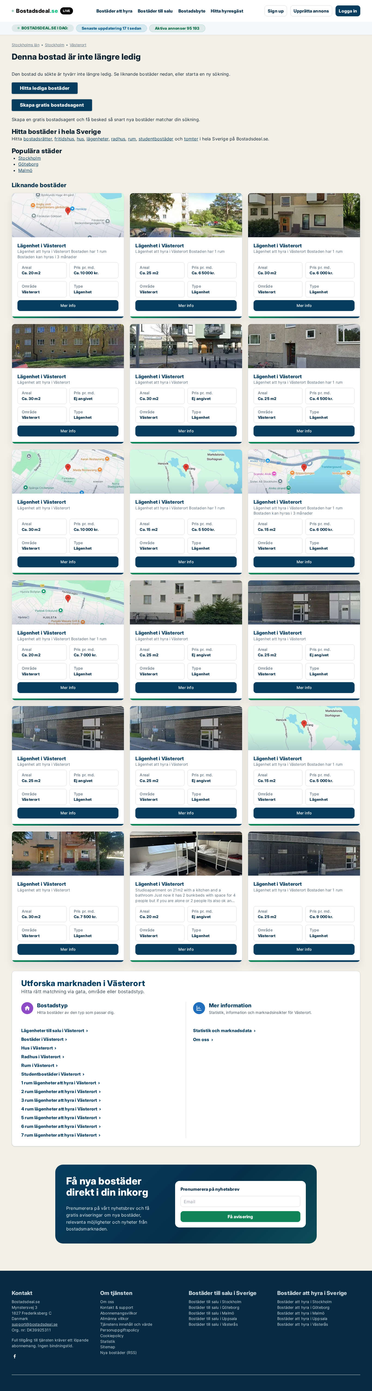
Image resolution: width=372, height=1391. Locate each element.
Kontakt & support (116, 1307)
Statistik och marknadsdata (222, 1030)
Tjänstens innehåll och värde (126, 1324)
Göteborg (28, 164)
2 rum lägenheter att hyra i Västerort (59, 1091)
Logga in (348, 11)
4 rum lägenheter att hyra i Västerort (59, 1109)
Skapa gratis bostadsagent (52, 105)
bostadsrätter (37, 138)
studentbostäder (156, 138)
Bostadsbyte (191, 11)
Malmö (25, 170)
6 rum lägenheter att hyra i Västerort (59, 1126)
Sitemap (107, 1346)
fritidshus (64, 138)
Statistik (107, 1341)
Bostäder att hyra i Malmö (300, 1313)
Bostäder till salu (155, 11)
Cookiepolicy (112, 1335)
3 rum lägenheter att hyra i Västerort (59, 1100)
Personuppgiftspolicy (119, 1330)
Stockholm (54, 45)
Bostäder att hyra (114, 11)
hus (80, 138)
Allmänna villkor (114, 1318)
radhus (118, 138)
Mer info (68, 305)
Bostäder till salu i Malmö (211, 1313)
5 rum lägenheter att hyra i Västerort (59, 1117)
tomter (191, 138)
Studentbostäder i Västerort (51, 1074)
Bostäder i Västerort (42, 1039)
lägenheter (98, 138)
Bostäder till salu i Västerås (213, 1324)
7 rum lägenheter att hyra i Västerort (59, 1135)
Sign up (276, 11)
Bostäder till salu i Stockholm (215, 1301)
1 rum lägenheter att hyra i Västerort (58, 1082)
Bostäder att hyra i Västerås (302, 1324)
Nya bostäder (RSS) (118, 1352)
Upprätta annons (311, 11)
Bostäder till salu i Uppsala (213, 1318)
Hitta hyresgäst (227, 11)
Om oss (201, 1039)
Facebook (15, 1356)
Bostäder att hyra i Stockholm (304, 1301)
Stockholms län (25, 45)
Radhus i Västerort (41, 1056)
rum (132, 138)
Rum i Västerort (37, 1065)
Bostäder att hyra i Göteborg (303, 1307)
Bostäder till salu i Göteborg (214, 1307)
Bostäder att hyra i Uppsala (302, 1318)
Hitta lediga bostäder (44, 88)
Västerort (78, 45)
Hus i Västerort (37, 1048)
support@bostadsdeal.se (34, 1324)
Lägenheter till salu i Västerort (52, 1030)
